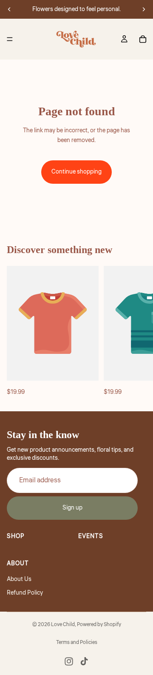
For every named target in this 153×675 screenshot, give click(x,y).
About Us (19, 579)
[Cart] (142, 39)
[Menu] (10, 39)
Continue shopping (76, 172)
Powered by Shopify (99, 624)
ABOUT (18, 563)
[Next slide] (143, 9)
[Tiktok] (84, 661)
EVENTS (90, 536)
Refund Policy (25, 593)
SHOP (16, 536)
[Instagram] (69, 661)
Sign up (72, 508)
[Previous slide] (9, 9)
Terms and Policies (76, 642)
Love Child (63, 624)
